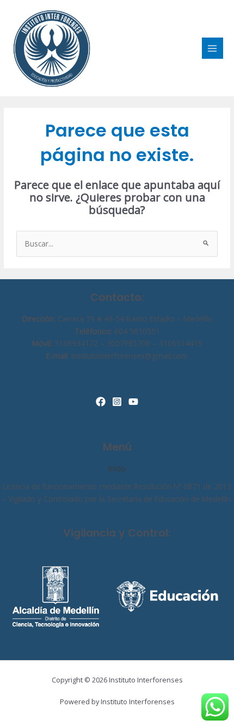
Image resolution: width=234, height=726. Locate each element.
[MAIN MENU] (212, 48)
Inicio (117, 468)
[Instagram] (117, 402)
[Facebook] (101, 402)
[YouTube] (133, 402)
